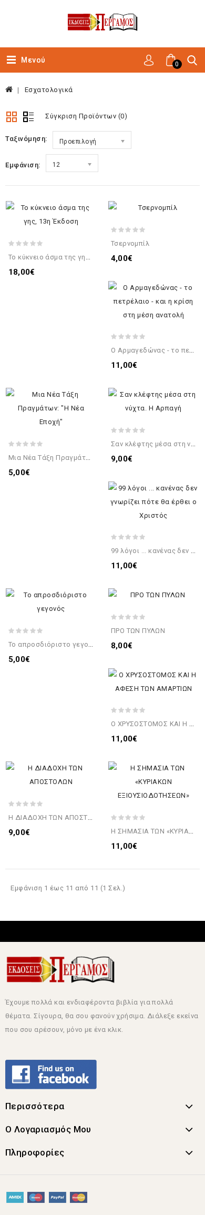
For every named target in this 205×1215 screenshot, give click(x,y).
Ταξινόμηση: (26, 139)
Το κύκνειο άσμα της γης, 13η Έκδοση (70, 257)
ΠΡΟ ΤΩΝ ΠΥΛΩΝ (138, 631)
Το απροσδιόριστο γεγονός (54, 644)
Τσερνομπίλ (130, 243)
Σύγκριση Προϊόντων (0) (86, 116)
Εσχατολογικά (49, 90)
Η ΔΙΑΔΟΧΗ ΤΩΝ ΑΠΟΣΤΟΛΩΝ (57, 817)
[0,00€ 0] (163, 72)
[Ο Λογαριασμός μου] (149, 59)
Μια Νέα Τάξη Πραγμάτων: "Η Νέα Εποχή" (77, 457)
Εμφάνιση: (22, 165)
